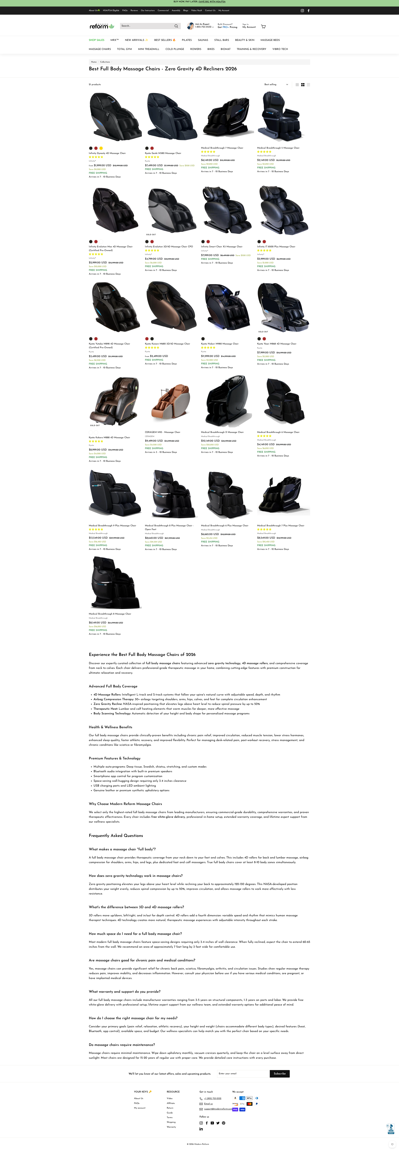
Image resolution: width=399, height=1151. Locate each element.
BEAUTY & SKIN (244, 40)
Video (170, 1098)
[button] (96, 157)
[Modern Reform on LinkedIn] (201, 1128)
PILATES (187, 40)
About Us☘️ (94, 11)
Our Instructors (148, 11)
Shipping (171, 1122)
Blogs (185, 11)
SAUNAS (203, 40)
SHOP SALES (96, 40)
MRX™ (115, 40)
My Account (224, 11)
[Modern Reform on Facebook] (308, 10)
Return (170, 1108)
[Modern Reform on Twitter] (218, 1123)
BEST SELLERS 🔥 (165, 40)
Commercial (163, 11)
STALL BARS (221, 40)
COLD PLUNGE (175, 49)
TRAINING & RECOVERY (251, 49)
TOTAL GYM (124, 49)
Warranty (171, 1127)
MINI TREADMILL (148, 49)
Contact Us (210, 11)
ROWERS (195, 49)
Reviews (134, 11)
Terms (170, 1117)
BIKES (210, 49)
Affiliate (171, 1103)
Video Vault (196, 11)
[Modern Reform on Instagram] (302, 10)
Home (94, 62)
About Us (138, 1098)
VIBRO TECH (280, 49)
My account (139, 1108)
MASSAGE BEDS (270, 40)
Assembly (176, 11)
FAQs (124, 11)
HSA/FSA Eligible (111, 11)
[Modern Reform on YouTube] (212, 1123)
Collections (105, 62)
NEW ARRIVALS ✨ (136, 40)
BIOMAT (226, 49)
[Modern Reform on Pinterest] (223, 1123)
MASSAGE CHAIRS (100, 49)
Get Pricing (227, 27)
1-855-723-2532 (203, 27)
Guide (170, 1113)
